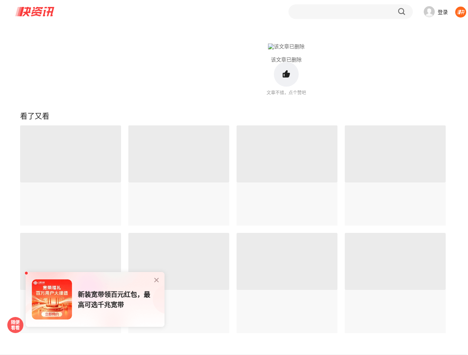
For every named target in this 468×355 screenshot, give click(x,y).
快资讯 (35, 11)
